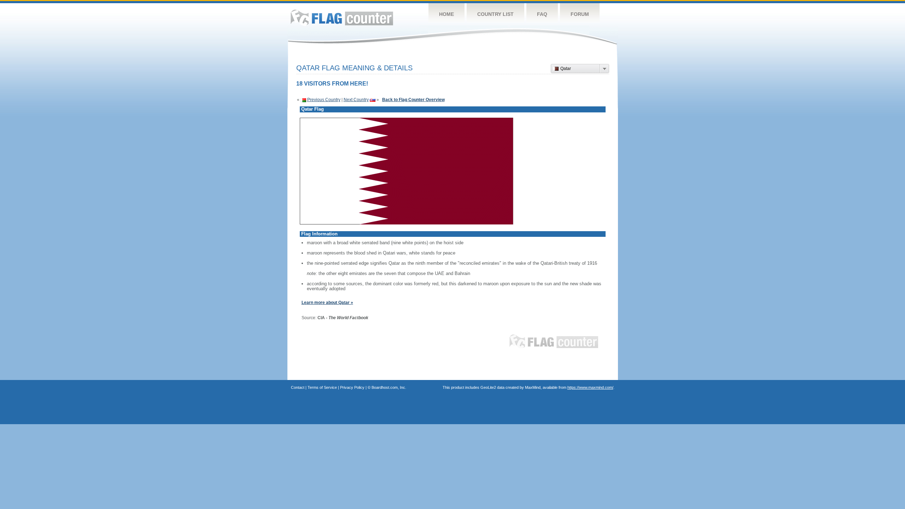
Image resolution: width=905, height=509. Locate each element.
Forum (580, 14)
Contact (297, 387)
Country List (495, 14)
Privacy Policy (352, 387)
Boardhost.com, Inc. (389, 387)
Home (446, 14)
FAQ (542, 14)
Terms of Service (322, 387)
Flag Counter (342, 17)
